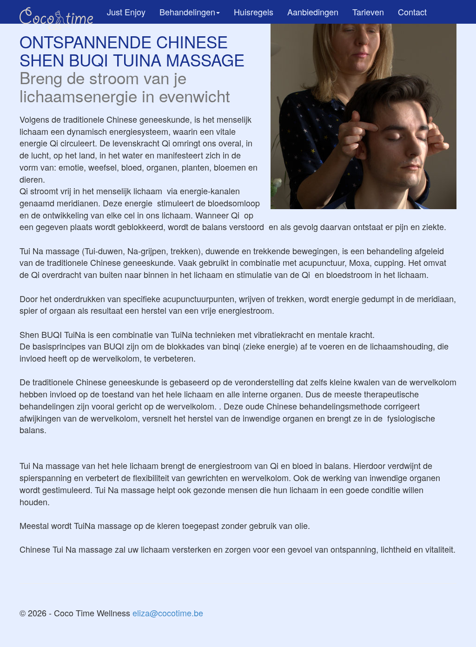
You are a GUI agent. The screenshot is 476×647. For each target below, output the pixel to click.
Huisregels (253, 12)
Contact (412, 12)
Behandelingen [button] (187, 12)
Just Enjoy (126, 12)
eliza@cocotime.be (167, 613)
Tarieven (368, 12)
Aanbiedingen (312, 12)
